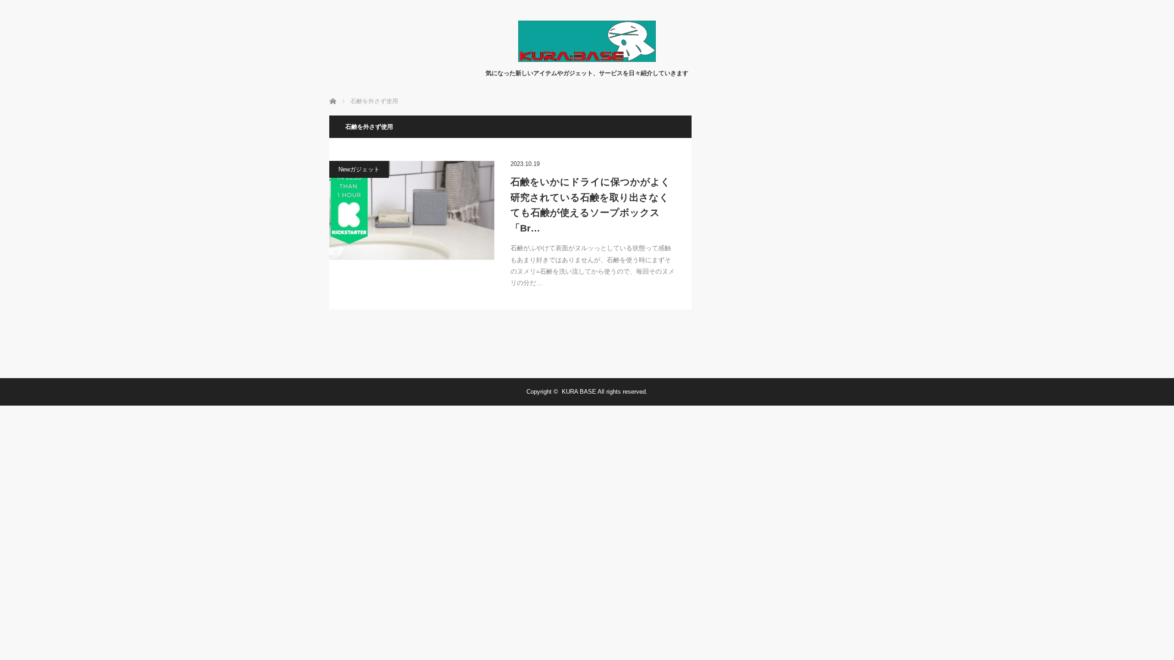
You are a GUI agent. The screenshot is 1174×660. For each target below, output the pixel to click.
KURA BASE (579, 391)
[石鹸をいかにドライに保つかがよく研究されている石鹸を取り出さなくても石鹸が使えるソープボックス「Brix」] (411, 210)
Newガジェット (359, 169)
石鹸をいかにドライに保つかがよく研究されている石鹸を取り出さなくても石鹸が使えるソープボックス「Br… (590, 204)
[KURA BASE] (587, 59)
